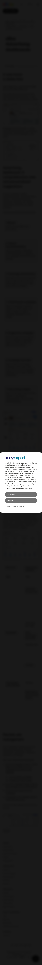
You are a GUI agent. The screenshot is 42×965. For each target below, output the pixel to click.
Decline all (11, 500)
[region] (21, 482)
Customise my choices (15, 506)
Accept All (11, 494)
